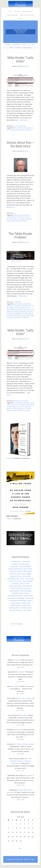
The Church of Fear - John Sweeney (20, 581)
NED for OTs (15, 217)
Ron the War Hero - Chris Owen (20, 610)
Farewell (17, 660)
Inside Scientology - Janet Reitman (20, 586)
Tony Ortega (20, 219)
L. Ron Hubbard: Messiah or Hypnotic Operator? (21, 761)
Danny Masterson (26, 306)
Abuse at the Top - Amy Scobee (20, 576)
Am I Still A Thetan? (25, 698)
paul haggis (17, 313)
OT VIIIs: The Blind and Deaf (24, 744)
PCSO (22, 130)
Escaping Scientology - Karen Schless (20, 596)
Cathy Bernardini (21, 128)
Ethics (14, 213)
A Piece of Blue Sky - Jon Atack (20, 588)
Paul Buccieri (10, 313)
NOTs (20, 217)
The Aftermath (17, 302)
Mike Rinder (23, 126)
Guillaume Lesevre (25, 308)
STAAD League (22, 315)
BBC (15, 128)
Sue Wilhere (10, 317)
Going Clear (27, 406)
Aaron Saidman (18, 304)
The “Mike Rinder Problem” (20, 235)
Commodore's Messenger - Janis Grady (20, 598)
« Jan (19, 848)
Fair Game (16, 126)
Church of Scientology (18, 404)
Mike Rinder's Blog (20, 32)
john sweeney (10, 130)
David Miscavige (11, 406)
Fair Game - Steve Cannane (20, 583)
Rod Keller (14, 219)
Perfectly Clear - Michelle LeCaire (20, 608)
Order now (10, 458)
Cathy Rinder (17, 306)
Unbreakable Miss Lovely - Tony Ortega (20, 579)
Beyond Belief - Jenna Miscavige (20, 591)
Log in (32, 859)
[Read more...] (24, 120)
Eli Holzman (16, 308)
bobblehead (10, 306)
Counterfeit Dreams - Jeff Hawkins (20, 571)
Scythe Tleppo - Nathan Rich (20, 603)
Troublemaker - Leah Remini (20, 562)
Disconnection (20, 406)
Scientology (10, 315)
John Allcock (20, 215)
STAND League (30, 315)
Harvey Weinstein (11, 309)
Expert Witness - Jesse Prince (20, 605)
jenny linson (30, 128)
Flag (15, 215)
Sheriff (15, 315)
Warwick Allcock (15, 221)
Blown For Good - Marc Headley (20, 574)
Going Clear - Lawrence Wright (20, 566)
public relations (29, 313)
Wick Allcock (23, 221)
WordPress (27, 859)
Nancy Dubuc (30, 311)
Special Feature (24, 401)
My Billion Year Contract (20, 593)
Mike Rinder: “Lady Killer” (20, 59)
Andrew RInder (27, 304)
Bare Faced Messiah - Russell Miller (20, 569)
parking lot (17, 130)
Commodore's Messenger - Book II (20, 600)
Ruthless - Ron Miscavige (20, 564)
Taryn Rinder (28, 130)
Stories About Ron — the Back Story (20, 144)
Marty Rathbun (15, 311)
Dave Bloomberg (29, 404)
